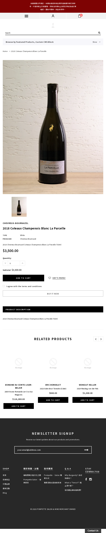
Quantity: (7, 258)
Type (5, 235)
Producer (7, 239)
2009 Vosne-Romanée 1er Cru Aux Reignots (19, 393)
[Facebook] (86, 479)
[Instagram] (90, 479)
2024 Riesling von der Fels (87, 388)
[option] (53, 127)
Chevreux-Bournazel (15, 223)
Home (5, 51)
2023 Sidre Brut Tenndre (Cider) (53, 388)
